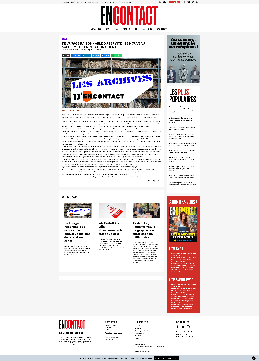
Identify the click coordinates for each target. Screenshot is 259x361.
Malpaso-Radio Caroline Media (186, 337)
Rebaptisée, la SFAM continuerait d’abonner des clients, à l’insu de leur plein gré (182, 159)
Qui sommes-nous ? (141, 344)
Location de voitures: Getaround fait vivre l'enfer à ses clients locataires (181, 177)
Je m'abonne (175, 2)
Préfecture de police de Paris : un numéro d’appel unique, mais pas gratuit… (180, 120)
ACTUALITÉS (96, 29)
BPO (107, 29)
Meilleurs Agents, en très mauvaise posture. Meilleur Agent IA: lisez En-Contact (181, 168)
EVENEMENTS (162, 29)
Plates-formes (139, 333)
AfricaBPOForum (181, 334)
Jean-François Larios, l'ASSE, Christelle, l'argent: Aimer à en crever (182, 151)
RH (136, 29)
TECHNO (126, 29)
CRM (116, 29)
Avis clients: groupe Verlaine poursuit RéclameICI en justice (182, 128)
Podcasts (138, 336)
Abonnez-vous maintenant (166, 358)
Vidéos (137, 338)
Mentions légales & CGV (142, 351)
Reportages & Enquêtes (142, 331)
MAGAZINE (147, 29)
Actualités (138, 328)
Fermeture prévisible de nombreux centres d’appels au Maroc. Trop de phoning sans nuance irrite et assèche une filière (182, 110)
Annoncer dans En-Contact (143, 349)
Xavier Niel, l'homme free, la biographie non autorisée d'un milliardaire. (144, 230)
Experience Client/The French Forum (188, 332)
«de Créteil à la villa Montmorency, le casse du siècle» (111, 228)
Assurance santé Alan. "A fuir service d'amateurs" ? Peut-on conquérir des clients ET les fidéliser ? (182, 136)
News (64, 38)
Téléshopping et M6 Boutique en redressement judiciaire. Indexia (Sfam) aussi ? (182, 185)
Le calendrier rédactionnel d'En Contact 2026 (149, 346)
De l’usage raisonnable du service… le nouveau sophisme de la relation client (77, 232)
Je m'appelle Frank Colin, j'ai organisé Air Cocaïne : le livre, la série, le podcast (183, 144)
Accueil (137, 326)
